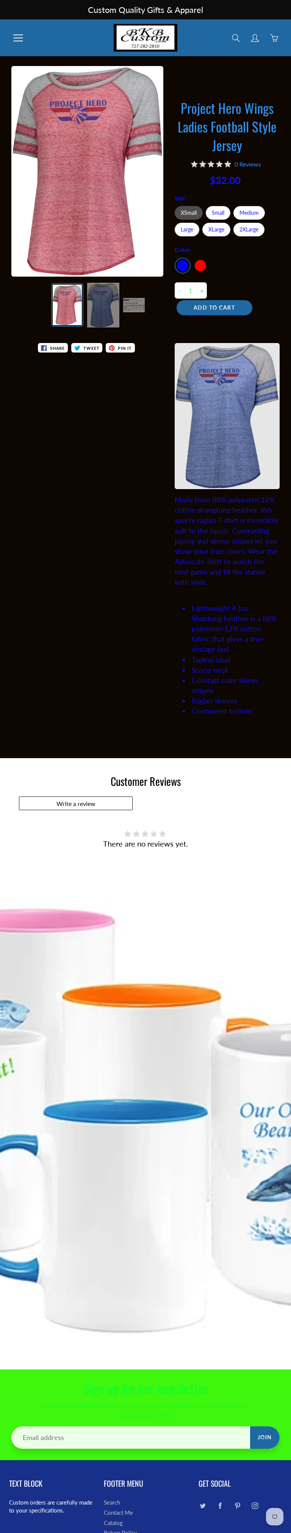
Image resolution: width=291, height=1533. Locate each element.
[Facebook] (220, 1505)
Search (112, 1502)
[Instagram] (254, 1505)
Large (187, 229)
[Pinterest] (237, 1505)
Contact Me (118, 1512)
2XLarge (248, 229)
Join (265, 1437)
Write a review (75, 803)
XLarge (216, 229)
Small (218, 212)
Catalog (113, 1523)
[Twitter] (202, 1505)
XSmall (189, 212)
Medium (249, 212)
